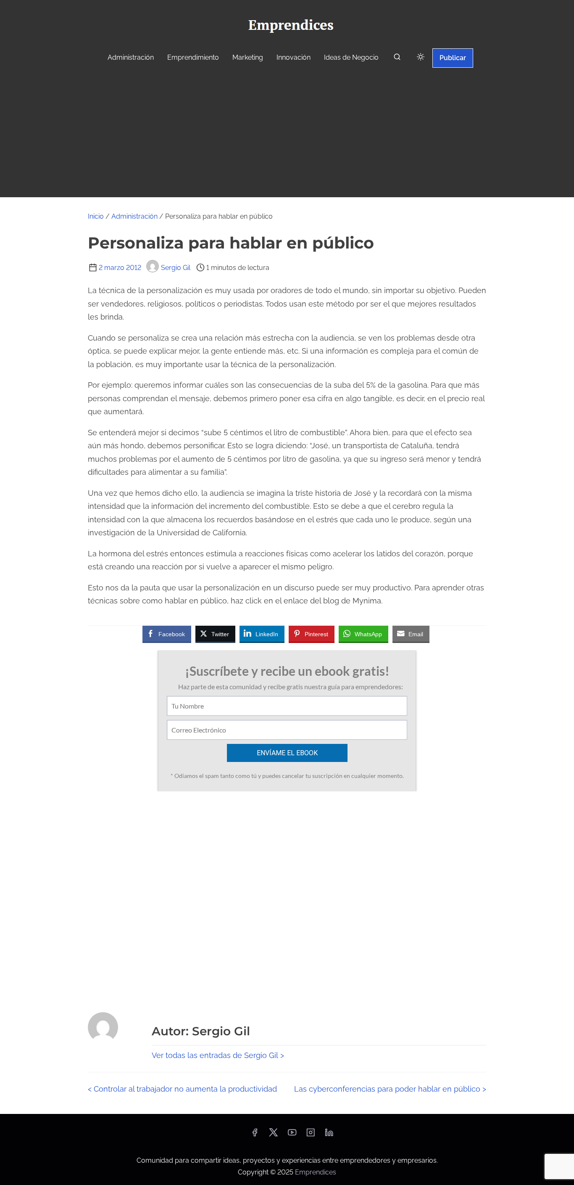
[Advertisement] (287, 134)
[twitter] (273, 1135)
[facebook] (254, 1135)
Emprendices (315, 1172)
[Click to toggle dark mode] (420, 57)
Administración (134, 216)
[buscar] (397, 59)
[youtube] (292, 1135)
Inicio (96, 216)
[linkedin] (329, 1135)
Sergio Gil (175, 268)
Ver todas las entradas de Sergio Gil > (218, 1055)
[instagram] (310, 1135)
